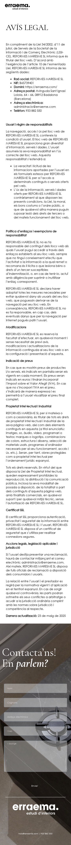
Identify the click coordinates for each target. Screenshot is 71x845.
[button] (66, 7)
